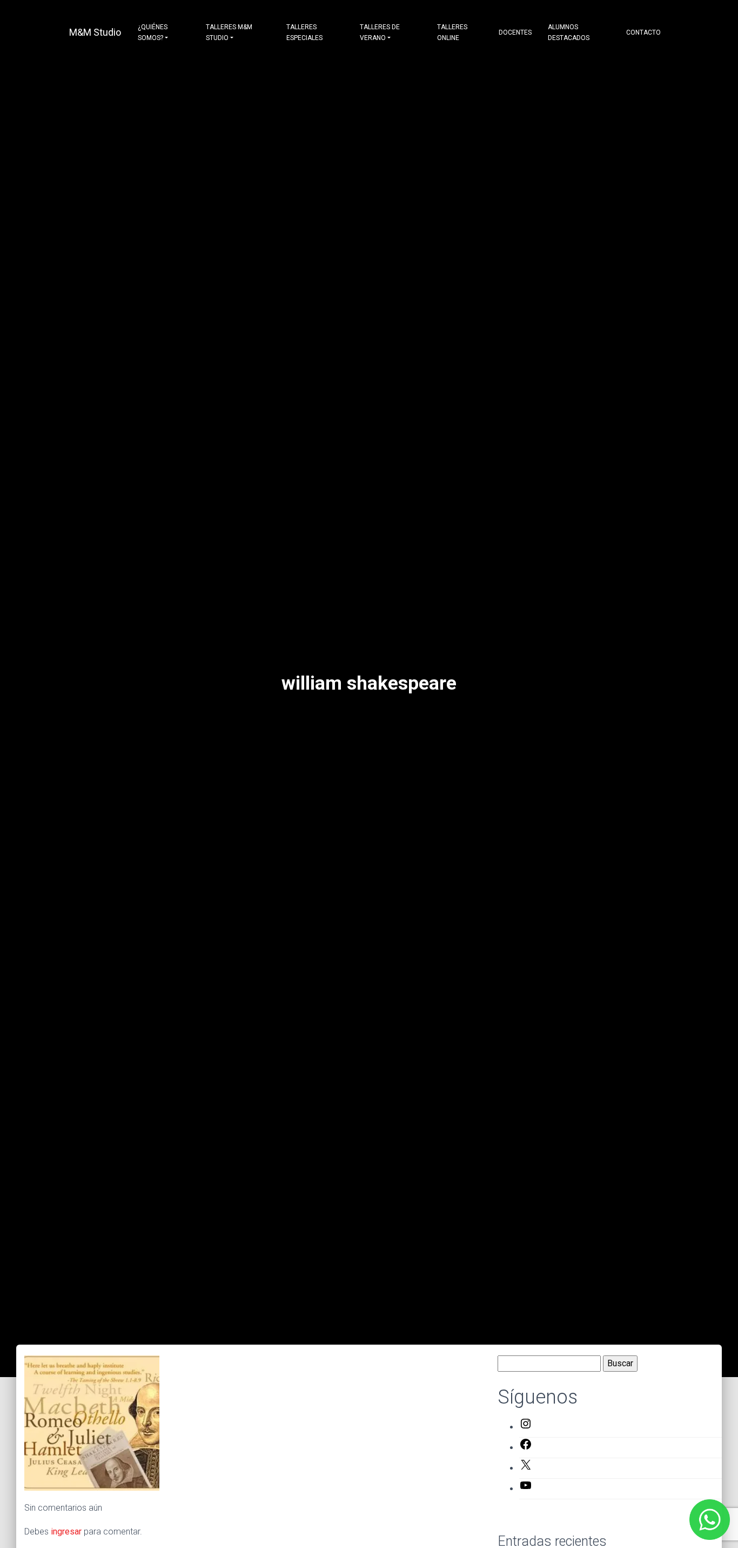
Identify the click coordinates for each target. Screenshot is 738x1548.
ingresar (66, 1531)
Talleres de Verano (380, 32)
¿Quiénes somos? (152, 32)
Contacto (643, 32)
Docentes (515, 32)
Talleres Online (452, 32)
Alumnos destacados (568, 32)
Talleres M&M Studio (229, 32)
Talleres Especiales (304, 32)
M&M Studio (95, 32)
